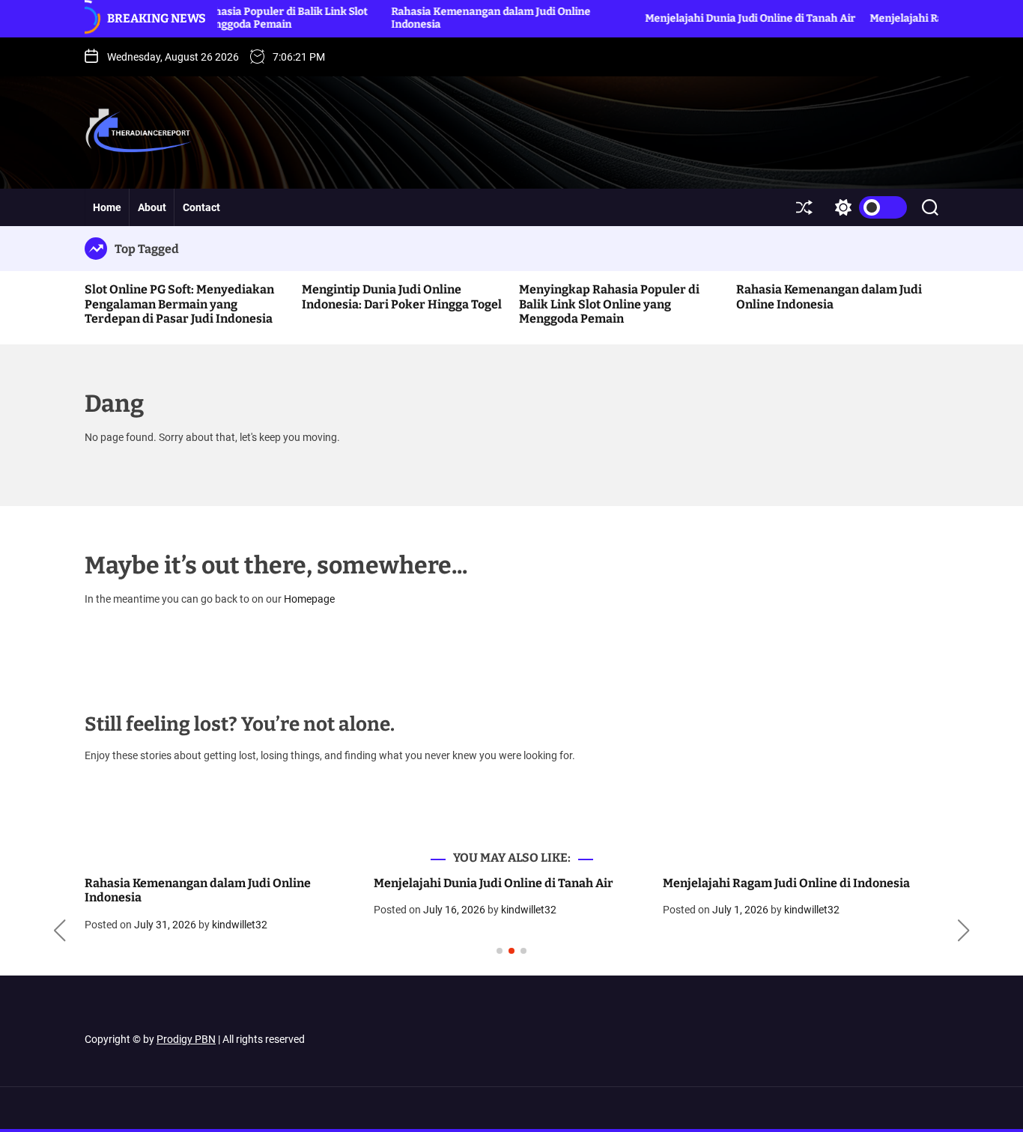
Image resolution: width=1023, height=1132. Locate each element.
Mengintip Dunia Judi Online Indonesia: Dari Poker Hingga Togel (402, 296)
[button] (59, 930)
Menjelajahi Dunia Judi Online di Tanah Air (716, 18)
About (152, 207)
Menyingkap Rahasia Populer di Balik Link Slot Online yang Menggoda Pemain (218, 18)
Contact (201, 207)
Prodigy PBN (186, 1039)
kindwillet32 (239, 925)
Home (107, 207)
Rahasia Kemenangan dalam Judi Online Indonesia (829, 296)
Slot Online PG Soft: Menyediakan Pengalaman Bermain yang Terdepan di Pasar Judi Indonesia (179, 303)
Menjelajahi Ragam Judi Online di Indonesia (786, 883)
